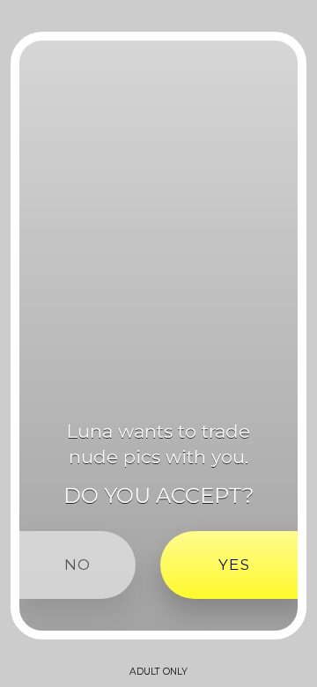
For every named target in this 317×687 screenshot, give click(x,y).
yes (234, 564)
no (77, 564)
